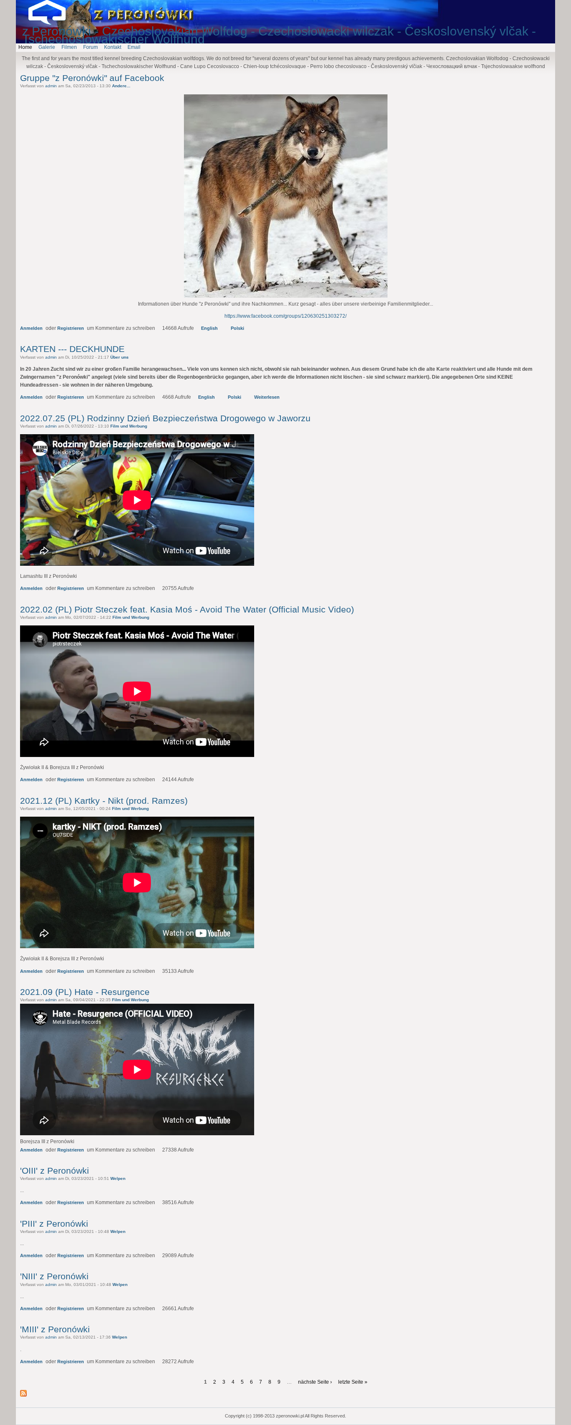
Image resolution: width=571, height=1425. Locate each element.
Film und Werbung (128, 426)
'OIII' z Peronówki (54, 1170)
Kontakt (112, 47)
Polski (237, 328)
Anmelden (31, 328)
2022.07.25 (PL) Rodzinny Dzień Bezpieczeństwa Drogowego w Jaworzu (165, 418)
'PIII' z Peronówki (54, 1223)
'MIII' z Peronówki (55, 1329)
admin (51, 86)
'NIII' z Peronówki (54, 1276)
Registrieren (70, 328)
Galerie (46, 47)
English (209, 328)
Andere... (121, 86)
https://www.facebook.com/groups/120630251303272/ (285, 316)
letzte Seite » (352, 1382)
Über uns (119, 357)
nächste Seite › (315, 1382)
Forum (90, 47)
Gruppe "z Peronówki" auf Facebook (92, 78)
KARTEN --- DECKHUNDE (72, 349)
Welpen (117, 1178)
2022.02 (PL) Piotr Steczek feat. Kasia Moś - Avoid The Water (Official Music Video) (187, 609)
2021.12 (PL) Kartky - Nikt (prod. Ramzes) (104, 800)
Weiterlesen (267, 397)
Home (25, 47)
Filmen (69, 47)
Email (133, 47)
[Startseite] (53, 23)
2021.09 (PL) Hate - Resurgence (85, 992)
